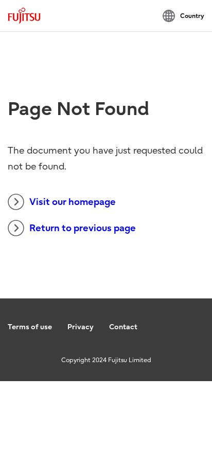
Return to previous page (82, 228)
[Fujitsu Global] (24, 16)
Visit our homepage (72, 202)
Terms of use (30, 327)
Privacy (80, 327)
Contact (123, 327)
